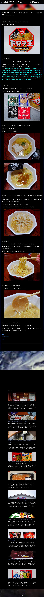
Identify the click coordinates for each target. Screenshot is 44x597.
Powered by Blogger (22, 590)
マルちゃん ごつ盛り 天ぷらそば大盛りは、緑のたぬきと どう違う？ (20, 519)
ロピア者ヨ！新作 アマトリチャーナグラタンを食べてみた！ (19, 480)
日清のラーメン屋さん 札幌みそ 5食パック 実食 (17, 559)
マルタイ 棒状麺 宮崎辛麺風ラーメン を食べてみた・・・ (19, 461)
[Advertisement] (22, 360)
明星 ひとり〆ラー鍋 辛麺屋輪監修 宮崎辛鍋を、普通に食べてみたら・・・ (21, 578)
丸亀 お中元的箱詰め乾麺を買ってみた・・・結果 (17, 421)
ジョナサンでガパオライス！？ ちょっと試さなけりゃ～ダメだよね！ (21, 500)
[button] (3, 18)
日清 (7, 336)
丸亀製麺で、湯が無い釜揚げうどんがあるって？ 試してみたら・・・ (21, 402)
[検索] (42, 2)
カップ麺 (4, 336)
